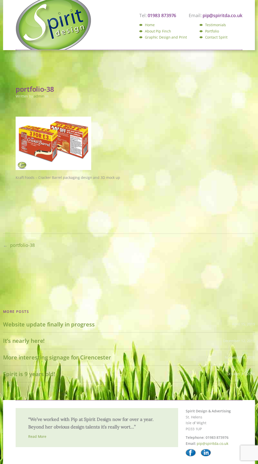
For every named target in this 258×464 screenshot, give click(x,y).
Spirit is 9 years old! (29, 374)
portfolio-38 (22, 245)
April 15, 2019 (243, 324)
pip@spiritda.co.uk (212, 443)
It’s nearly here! (24, 341)
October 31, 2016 (241, 373)
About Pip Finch (158, 31)
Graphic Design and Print (166, 37)
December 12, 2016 (239, 340)
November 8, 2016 (240, 357)
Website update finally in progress (49, 324)
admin (39, 96)
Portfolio (212, 31)
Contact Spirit (216, 37)
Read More (37, 436)
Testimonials (215, 24)
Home (150, 24)
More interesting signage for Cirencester (57, 357)
